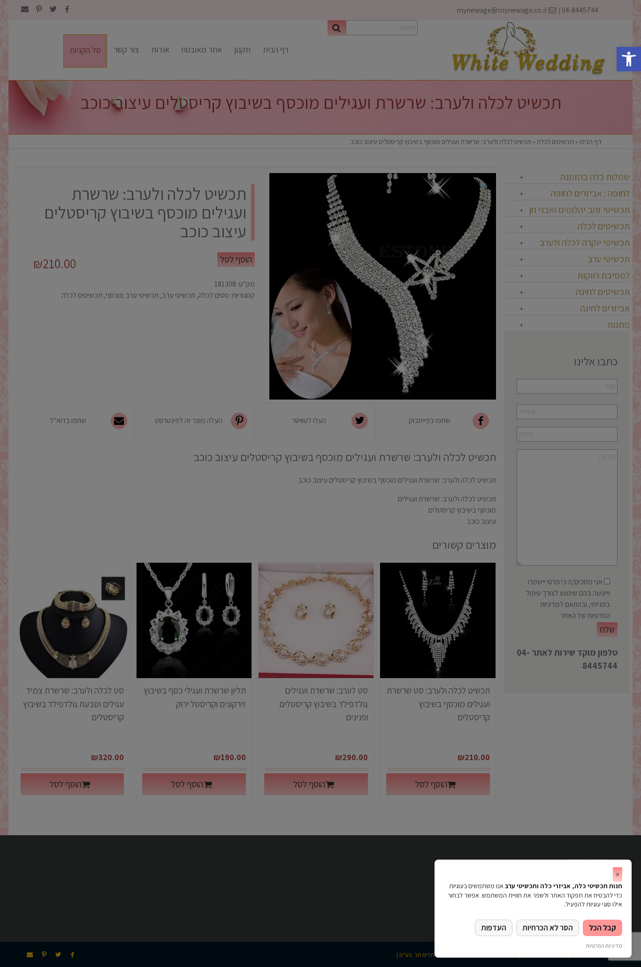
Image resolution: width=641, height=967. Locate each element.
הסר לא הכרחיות (547, 927)
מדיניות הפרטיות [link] (604, 945)
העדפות (493, 927)
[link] (629, 59)
